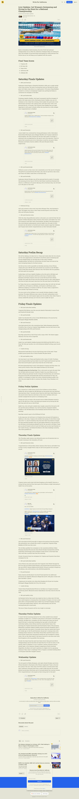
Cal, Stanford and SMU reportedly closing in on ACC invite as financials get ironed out (32, 754)
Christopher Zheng (26, 15)
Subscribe (69, 2)
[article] (39, 747)
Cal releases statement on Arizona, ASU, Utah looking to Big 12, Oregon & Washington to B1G (33, 745)
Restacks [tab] (26, 726)
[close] (51, 765)
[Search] (62, 2)
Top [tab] (19, 741)
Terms (44, 790)
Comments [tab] (21, 726)
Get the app (45, 793)
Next (57, 718)
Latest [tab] (23, 741)
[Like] (19, 20)
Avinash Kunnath (26, 748)
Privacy (40, 790)
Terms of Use (45, 784)
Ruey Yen (33, 15)
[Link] (17, 61)
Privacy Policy (48, 785)
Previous (23, 718)
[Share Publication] (65, 2)
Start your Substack (36, 793)
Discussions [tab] (27, 741)
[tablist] (23, 726)
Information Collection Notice (39, 785)
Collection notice (49, 790)
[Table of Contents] (1, 399)
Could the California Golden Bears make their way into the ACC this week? (33, 756)
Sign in (75, 2)
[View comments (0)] (22, 20)
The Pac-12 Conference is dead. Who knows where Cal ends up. (31, 747)
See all (20, 773)
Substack (34, 796)
